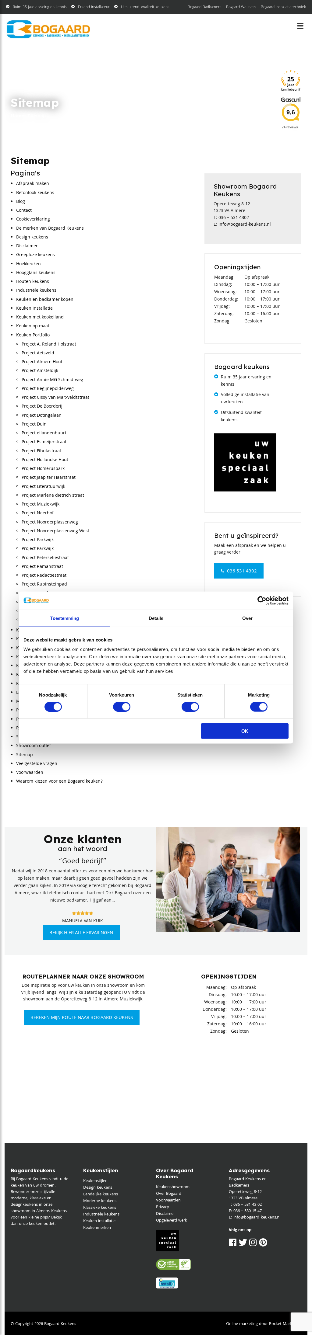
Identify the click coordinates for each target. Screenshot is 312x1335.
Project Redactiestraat (44, 575)
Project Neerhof (38, 513)
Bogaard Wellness (241, 7)
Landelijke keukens (100, 1194)
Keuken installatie (34, 308)
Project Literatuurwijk (43, 487)
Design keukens (32, 237)
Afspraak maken (32, 184)
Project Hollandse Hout (45, 460)
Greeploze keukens (35, 255)
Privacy (162, 1207)
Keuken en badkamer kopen (44, 300)
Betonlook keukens (35, 193)
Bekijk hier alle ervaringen (81, 933)
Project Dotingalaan (42, 415)
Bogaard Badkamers (205, 7)
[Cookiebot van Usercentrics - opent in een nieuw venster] (262, 600)
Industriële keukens (36, 290)
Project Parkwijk (38, 540)
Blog (20, 202)
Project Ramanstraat (42, 567)
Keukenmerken (97, 1228)
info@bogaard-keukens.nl (244, 224)
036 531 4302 (242, 571)
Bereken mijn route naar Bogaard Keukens (81, 1018)
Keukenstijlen (95, 1181)
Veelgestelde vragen (36, 764)
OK (244, 731)
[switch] (121, 706)
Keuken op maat (32, 326)
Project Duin (34, 424)
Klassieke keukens (99, 1208)
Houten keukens (32, 282)
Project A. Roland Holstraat (49, 344)
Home (17, 116)
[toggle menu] (300, 25)
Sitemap (24, 755)
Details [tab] (156, 618)
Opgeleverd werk (171, 1220)
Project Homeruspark (43, 469)
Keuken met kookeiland (40, 317)
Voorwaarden (29, 773)
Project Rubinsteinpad (44, 584)
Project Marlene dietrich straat (53, 495)
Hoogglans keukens (35, 273)
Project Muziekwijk (40, 504)
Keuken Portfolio (33, 335)
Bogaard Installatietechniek (283, 7)
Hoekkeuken (28, 264)
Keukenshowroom (173, 1187)
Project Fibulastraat (41, 451)
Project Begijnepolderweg (48, 389)
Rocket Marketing (285, 1324)
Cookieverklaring (33, 219)
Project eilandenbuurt (44, 433)
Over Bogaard (168, 1194)
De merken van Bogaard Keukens (50, 228)
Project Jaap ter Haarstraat (49, 478)
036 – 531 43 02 (247, 1204)
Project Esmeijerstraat (44, 442)
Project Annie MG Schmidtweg (52, 380)
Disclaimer (27, 246)
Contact (24, 210)
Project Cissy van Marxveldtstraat (55, 398)
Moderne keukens (99, 1201)
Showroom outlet (33, 746)
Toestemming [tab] (64, 618)
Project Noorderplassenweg (50, 522)
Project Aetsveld (38, 353)
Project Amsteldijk (40, 371)
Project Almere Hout (42, 362)
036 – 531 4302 (233, 218)
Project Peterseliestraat (45, 558)
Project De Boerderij (42, 406)
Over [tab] (247, 618)
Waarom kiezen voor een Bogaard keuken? (59, 781)
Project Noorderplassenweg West (55, 531)
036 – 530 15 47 (247, 1211)
